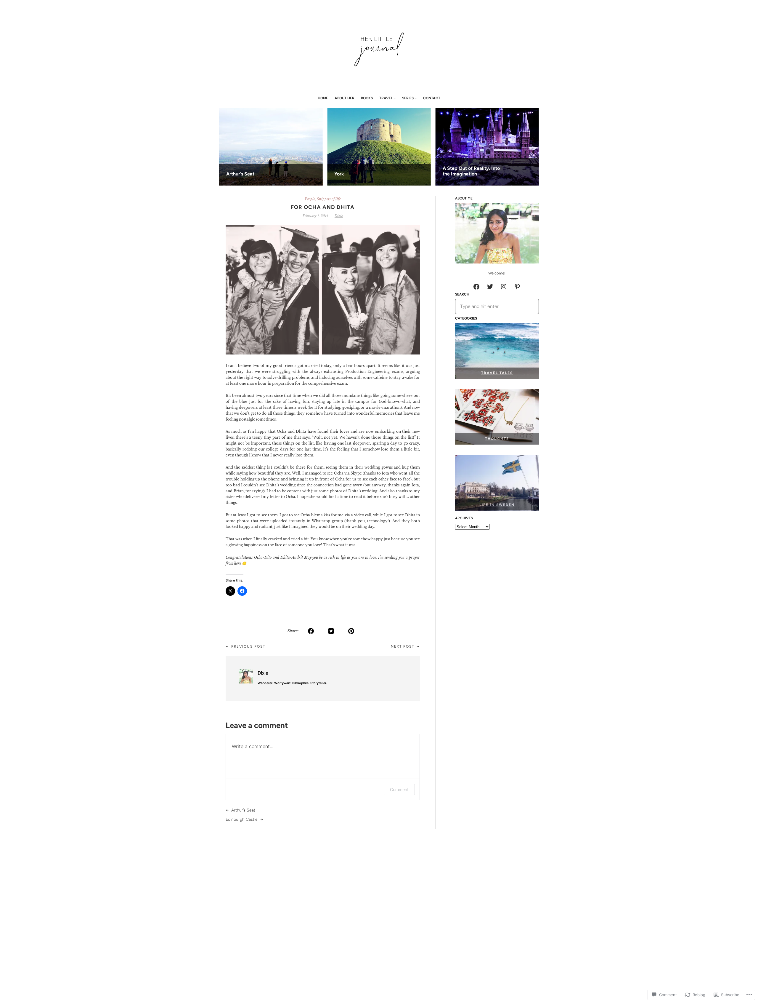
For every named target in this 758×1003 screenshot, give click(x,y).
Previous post (248, 646)
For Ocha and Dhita (322, 207)
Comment (399, 789)
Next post (402, 646)
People (310, 199)
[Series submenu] (416, 98)
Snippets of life (329, 199)
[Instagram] (503, 286)
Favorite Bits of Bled (236, 174)
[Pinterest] (517, 286)
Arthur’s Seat (336, 174)
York (435, 174)
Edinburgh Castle (242, 819)
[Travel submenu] (395, 98)
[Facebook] (476, 286)
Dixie (339, 216)
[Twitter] (490, 286)
